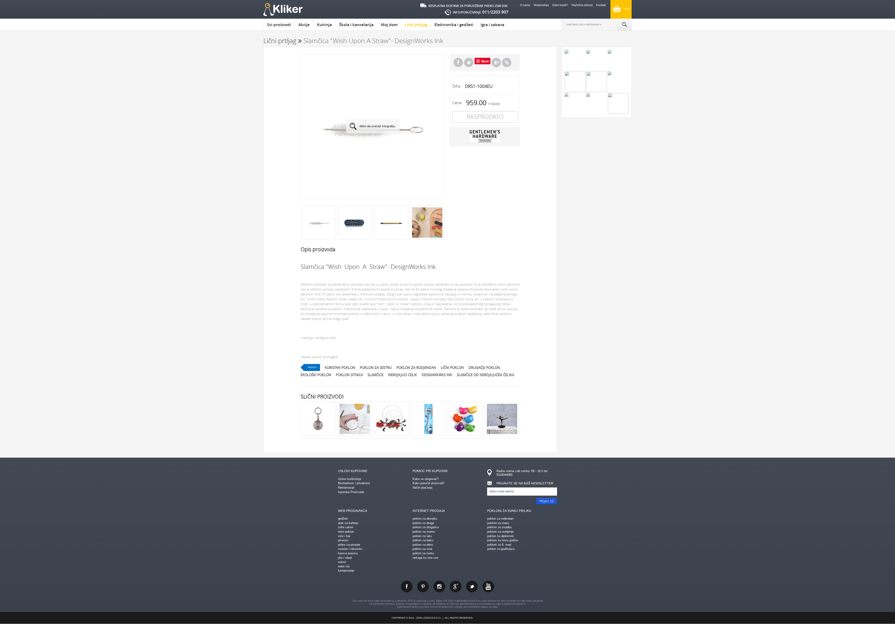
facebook (407, 586)
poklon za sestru (376, 367)
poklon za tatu (422, 536)
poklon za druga (423, 523)
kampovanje (346, 570)
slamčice (375, 374)
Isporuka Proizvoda (351, 492)
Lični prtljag (416, 24)
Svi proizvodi (279, 24)
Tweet (468, 62)
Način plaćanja (422, 487)
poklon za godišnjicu (501, 549)
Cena (456, 102)
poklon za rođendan (500, 518)
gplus (455, 586)
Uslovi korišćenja (349, 479)
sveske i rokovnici (350, 549)
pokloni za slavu (498, 523)
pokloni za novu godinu (502, 540)
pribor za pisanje (349, 544)
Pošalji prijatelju (496, 62)
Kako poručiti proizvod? (428, 483)
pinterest (423, 586)
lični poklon (452, 367)
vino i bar (344, 536)
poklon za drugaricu (426, 527)
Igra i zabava (492, 24)
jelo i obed (345, 557)
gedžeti (343, 518)
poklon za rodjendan (416, 367)
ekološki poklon (316, 374)
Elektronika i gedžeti (453, 24)
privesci (343, 540)
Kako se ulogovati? (425, 479)
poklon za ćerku (423, 553)
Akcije (304, 24)
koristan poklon (340, 367)
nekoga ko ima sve (425, 557)
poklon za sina (422, 549)
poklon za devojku (425, 518)
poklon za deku (423, 544)
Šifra (456, 86)
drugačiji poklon (484, 367)
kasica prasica (348, 553)
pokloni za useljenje (500, 531)
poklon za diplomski (500, 536)
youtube (488, 586)
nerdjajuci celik (402, 374)
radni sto (344, 566)
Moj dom (389, 24)
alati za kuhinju (348, 523)
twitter (472, 586)
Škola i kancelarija (356, 24)
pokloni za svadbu (499, 527)
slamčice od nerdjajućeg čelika (485, 374)
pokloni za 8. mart (499, 544)
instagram (439, 586)
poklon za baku (423, 540)
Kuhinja (324, 24)
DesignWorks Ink (437, 374)
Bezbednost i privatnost (354, 483)
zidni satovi (345, 527)
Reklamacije (346, 487)
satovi (342, 562)
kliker (283, 9)
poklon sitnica (349, 374)
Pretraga (624, 24)
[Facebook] (458, 62)
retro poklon (346, 531)
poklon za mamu (424, 531)
